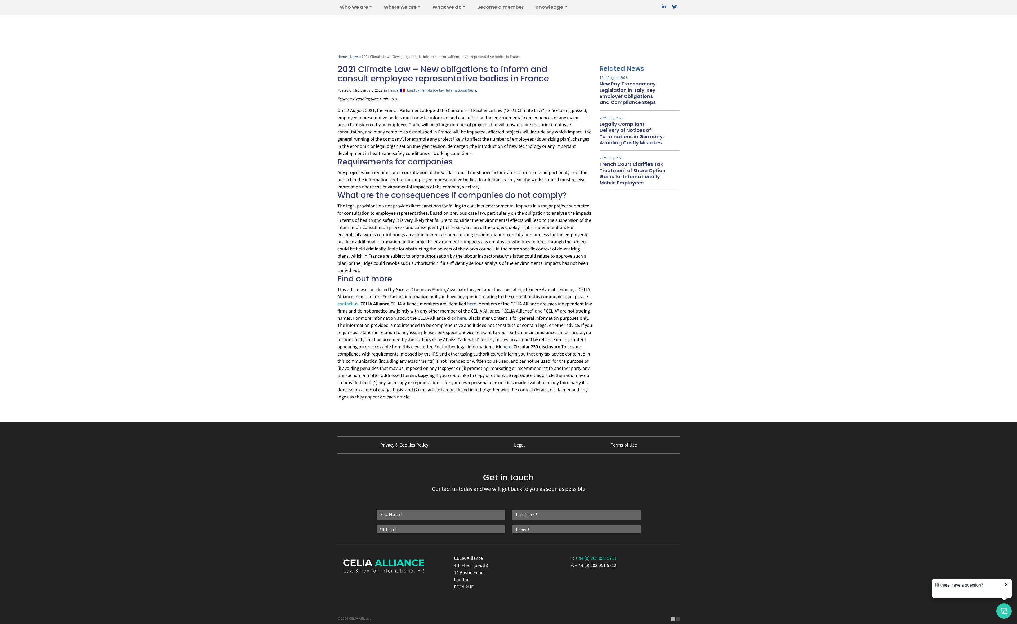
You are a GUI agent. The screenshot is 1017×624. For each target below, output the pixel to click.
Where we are (400, 7)
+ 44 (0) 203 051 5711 (596, 558)
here (471, 304)
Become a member (500, 7)
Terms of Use (624, 445)
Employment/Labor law (425, 90)
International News (461, 90)
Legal (519, 445)
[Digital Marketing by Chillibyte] (675, 619)
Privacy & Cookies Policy (404, 445)
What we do (447, 7)
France (394, 90)
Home (342, 56)
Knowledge (549, 7)
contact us (347, 304)
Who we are (354, 7)
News (354, 56)
